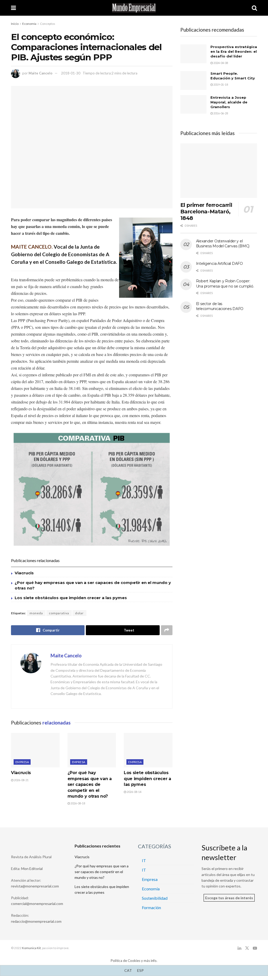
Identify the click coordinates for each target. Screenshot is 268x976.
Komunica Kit (31, 948)
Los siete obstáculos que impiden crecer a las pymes (71, 597)
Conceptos (47, 24)
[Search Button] (254, 8)
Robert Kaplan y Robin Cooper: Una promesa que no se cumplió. (225, 284)
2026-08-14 (133, 791)
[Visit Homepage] (134, 8)
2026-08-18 (77, 803)
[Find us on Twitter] (247, 948)
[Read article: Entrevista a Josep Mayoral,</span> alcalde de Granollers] (193, 104)
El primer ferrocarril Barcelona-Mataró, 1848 (206, 211)
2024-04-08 (220, 63)
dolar (79, 613)
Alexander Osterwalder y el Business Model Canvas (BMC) (222, 244)
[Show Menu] (13, 8)
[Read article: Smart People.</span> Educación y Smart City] (193, 80)
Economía (29, 24)
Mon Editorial (32, 868)
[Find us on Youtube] (255, 948)
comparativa (59, 613)
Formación (151, 907)
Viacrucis (24, 572)
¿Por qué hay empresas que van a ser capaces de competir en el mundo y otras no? (90, 784)
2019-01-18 (220, 84)
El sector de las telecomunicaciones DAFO (220, 306)
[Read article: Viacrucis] (35, 750)
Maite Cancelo (40, 73)
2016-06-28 (220, 113)
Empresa (22, 762)
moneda (36, 613)
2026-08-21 (21, 780)
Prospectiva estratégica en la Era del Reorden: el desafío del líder (233, 51)
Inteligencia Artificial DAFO (219, 263)
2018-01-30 (70, 73)
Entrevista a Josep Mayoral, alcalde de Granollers (228, 102)
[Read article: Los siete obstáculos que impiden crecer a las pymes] (148, 750)
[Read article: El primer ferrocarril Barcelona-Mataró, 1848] (218, 170)
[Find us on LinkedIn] (239, 948)
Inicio (15, 24)
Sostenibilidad (155, 898)
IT (144, 860)
